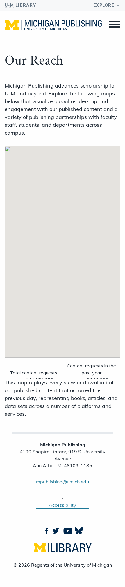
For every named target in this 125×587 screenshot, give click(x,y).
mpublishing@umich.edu (62, 482)
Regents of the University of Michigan (71, 565)
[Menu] (114, 25)
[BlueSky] (78, 530)
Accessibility (62, 505)
